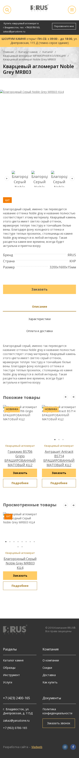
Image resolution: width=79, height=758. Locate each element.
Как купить (50, 682)
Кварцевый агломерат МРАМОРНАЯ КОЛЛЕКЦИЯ (34, 56)
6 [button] (26, 542)
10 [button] (22, 547)
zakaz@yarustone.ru (14, 31)
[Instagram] (65, 747)
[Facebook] (73, 747)
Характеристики (40, 319)
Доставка (49, 675)
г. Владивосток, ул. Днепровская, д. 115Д (18, 711)
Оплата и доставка (39, 331)
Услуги (7, 682)
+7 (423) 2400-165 (16, 698)
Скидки (47, 668)
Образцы (9, 668)
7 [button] (30, 542)
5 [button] (22, 542)
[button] (72, 178)
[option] (59, 423)
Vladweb (36, 747)
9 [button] (18, 547)
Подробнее (20, 483)
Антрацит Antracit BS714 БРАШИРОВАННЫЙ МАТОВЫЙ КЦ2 (59, 458)
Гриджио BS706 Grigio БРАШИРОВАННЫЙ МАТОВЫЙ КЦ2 (20, 458)
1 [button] (55, 440)
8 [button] (34, 542)
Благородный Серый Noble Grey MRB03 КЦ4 (20, 563)
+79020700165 (32, 27)
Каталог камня (28, 52)
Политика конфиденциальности (57, 711)
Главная (8, 52)
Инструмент (11, 675)
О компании (51, 660)
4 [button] (18, 542)
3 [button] (63, 440)
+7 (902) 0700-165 (15, 728)
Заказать (39, 289)
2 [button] (59, 440)
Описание (39, 306)
